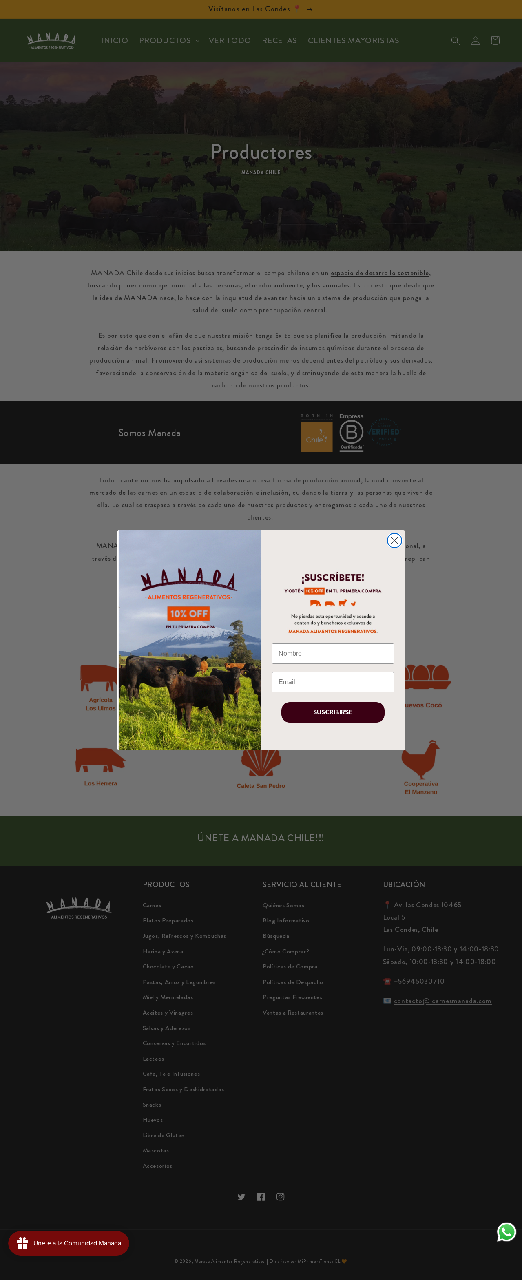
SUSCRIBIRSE (332, 712)
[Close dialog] (394, 540)
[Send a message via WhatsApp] (506, 1232)
